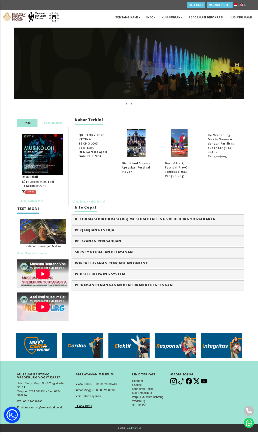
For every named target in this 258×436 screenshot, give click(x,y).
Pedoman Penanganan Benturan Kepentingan (124, 285)
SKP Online (139, 405)
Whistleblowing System (100, 274)
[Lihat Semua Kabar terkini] (88, 201)
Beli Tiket (196, 5)
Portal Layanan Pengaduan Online (111, 263)
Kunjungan (171, 17)
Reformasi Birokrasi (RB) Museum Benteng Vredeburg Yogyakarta (145, 219)
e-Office (136, 384)
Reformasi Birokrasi (206, 17)
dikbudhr (137, 380)
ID (238, 4)
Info (150, 17)
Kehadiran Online (142, 389)
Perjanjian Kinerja (94, 230)
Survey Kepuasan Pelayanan (104, 252)
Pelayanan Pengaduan (98, 241)
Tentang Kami (126, 17)
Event (27, 122)
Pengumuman (53, 122)
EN (244, 4)
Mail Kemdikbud (142, 393)
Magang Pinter (219, 5)
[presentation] (126, 104)
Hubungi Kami (241, 17)
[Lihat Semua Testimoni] (32, 253)
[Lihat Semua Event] (32, 200)
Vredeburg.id (134, 428)
